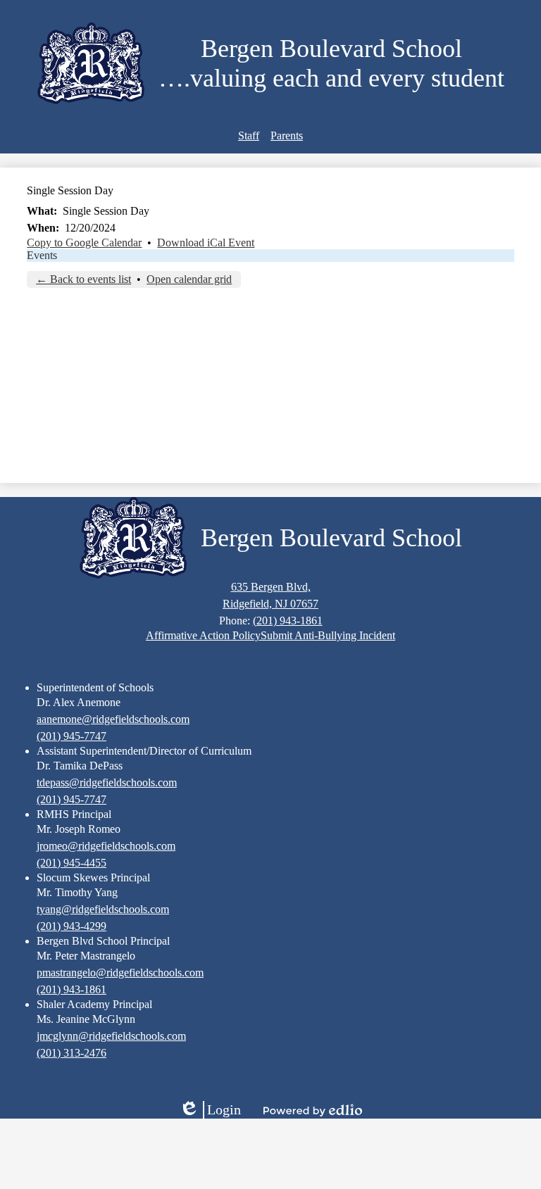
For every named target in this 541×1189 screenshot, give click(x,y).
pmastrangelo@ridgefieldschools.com (120, 973)
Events (42, 255)
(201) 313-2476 (71, 1053)
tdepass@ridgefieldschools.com (107, 782)
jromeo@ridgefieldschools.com (106, 846)
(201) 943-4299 (71, 926)
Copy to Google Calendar (84, 243)
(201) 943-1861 (288, 621)
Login (210, 1110)
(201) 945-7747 (71, 736)
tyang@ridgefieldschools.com (103, 909)
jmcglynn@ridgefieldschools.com (111, 1036)
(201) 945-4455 (71, 863)
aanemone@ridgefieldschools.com (113, 719)
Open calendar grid (189, 279)
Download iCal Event (205, 243)
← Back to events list (83, 279)
